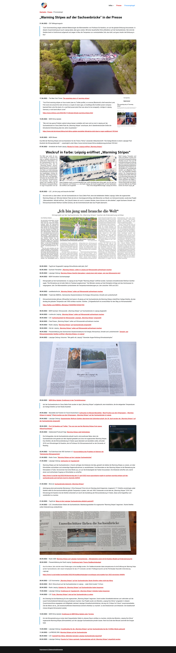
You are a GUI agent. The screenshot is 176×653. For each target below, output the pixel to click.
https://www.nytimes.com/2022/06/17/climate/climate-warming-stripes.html (68, 113)
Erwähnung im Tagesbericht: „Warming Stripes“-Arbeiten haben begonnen (85, 591)
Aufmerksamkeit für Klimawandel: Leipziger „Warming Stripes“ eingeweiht (76, 318)
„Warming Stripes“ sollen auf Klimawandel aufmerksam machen (81, 291)
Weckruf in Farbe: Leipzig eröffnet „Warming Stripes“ (84, 147)
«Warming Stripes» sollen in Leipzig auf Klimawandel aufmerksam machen (87, 270)
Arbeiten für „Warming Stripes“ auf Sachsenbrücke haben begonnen (80, 587)
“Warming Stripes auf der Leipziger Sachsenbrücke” (74, 457)
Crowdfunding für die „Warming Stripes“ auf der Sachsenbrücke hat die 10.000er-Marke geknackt (93, 629)
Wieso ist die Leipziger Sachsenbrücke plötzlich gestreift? (75, 501)
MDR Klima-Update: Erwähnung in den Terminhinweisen (67, 400)
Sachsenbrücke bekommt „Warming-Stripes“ (69, 484)
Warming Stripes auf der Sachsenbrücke (73, 632)
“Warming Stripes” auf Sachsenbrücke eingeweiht (74, 325)
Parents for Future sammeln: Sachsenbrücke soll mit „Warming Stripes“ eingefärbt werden (90, 639)
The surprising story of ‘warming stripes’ (76, 98)
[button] (113, 5)
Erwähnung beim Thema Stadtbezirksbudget (86, 562)
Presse (118, 5)
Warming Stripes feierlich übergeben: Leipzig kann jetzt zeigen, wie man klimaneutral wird (90, 273)
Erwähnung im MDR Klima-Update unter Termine (78, 614)
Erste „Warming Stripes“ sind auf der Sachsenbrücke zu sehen (72, 594)
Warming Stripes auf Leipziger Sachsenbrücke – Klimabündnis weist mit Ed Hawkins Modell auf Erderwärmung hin (94, 559)
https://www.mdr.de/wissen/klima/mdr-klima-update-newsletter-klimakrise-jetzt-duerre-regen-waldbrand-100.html (80, 131)
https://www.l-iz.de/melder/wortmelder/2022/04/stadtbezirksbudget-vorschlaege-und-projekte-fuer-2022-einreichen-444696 (84, 575)
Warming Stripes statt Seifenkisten (78, 432)
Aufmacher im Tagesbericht (70, 461)
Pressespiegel (129, 5)
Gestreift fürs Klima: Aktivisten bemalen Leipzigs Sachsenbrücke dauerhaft (77, 636)
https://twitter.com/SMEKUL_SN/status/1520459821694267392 (63, 305)
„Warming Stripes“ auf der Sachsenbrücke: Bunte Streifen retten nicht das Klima (86, 580)
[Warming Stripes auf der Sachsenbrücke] (44, 5)
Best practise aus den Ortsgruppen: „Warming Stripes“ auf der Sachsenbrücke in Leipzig (82, 415)
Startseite (43, 12)
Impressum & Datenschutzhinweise (51, 649)
